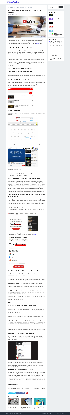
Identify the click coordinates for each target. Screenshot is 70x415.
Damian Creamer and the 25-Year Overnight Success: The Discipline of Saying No (56, 42)
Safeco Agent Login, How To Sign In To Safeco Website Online (39, 407)
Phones (54, 1)
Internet (29, 1)
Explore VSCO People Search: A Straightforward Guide (13, 407)
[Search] (61, 7)
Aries (9, 14)
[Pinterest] (27, 393)
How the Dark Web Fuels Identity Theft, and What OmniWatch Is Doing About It (56, 47)
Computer (23, 1)
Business (34, 1)
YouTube (38, 43)
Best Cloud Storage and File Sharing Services (58, 31)
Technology (39, 1)
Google (34, 234)
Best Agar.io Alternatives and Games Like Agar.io (58, 34)
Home (8, 7)
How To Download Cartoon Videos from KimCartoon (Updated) (58, 23)
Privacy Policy (52, 413)
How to (45, 1)
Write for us (57, 413)
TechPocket (13, 413)
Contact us (62, 413)
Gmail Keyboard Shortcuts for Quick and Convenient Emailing (58, 26)
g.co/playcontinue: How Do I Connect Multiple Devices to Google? (26, 407)
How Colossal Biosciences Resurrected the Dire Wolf (55, 50)
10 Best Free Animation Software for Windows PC (58, 15)
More (58, 1)
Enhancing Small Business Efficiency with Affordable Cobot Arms (56, 58)
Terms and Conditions (45, 413)
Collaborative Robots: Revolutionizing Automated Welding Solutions (55, 54)
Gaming (49, 1)
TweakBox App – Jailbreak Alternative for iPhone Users (58, 19)
